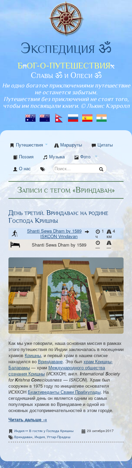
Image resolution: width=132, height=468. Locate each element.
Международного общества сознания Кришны (56, 370)
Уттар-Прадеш (58, 436)
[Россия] (74, 116)
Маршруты (70, 144)
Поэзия (26, 156)
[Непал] (59, 116)
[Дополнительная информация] (120, 244)
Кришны (33, 355)
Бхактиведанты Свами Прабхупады (64, 392)
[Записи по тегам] (42, 168)
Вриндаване (50, 361)
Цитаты (104, 144)
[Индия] (101, 116)
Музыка (56, 156)
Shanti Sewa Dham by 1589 (54, 231)
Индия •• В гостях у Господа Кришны (43, 430)
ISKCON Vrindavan (59, 236)
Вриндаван (23, 436)
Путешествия (29, 144)
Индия (40, 436)
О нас (24, 168)
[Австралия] (31, 116)
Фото (84, 156)
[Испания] (88, 116)
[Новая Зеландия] (45, 116)
